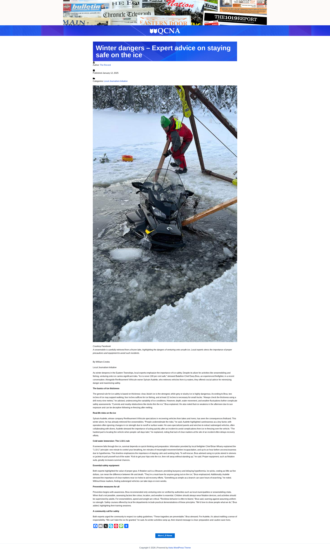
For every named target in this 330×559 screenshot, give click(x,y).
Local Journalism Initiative (116, 81)
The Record (105, 65)
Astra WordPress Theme (179, 548)
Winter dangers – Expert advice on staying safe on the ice (163, 51)
